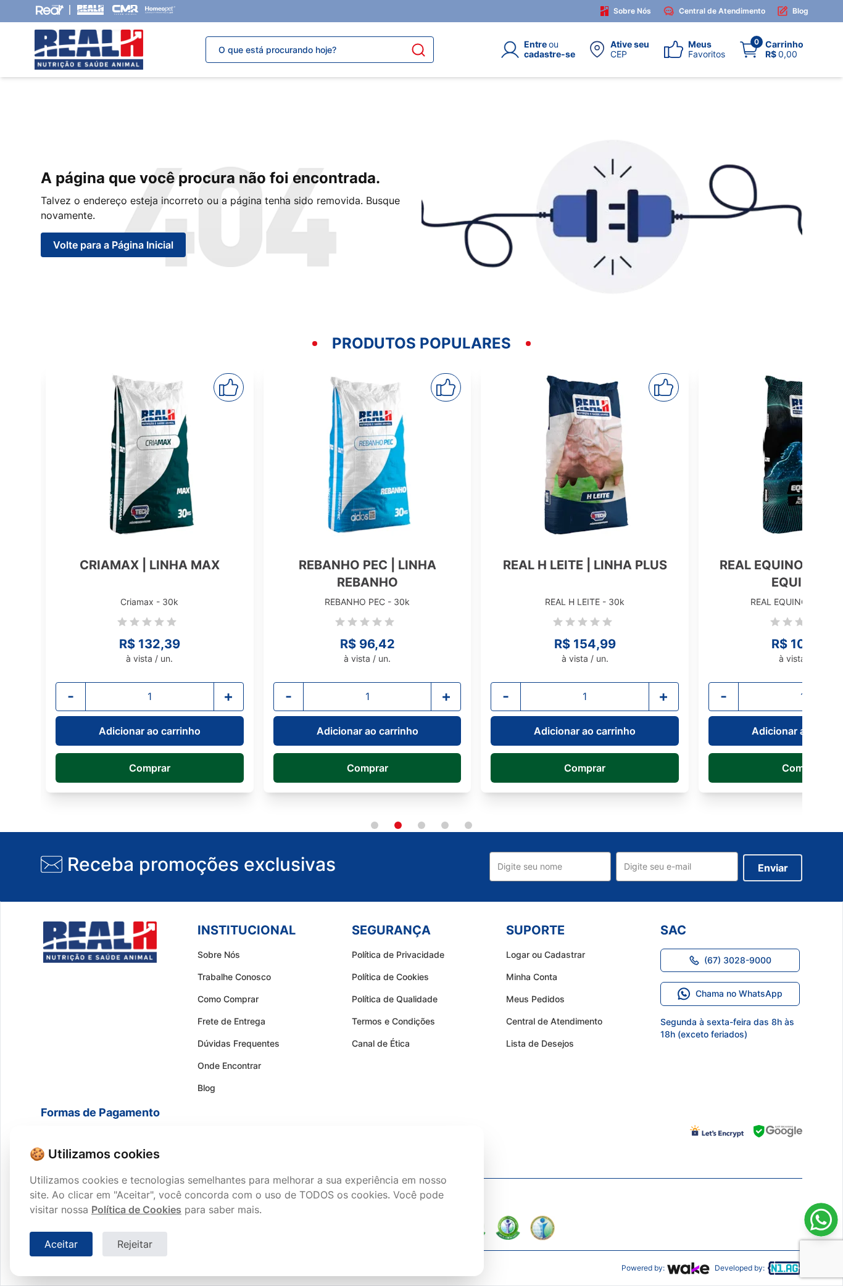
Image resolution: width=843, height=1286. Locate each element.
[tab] (374, 825)
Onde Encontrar (229, 1065)
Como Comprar (228, 999)
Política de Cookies (390, 976)
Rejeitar (134, 1244)
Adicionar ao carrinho (150, 731)
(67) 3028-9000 (737, 960)
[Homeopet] (160, 10)
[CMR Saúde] (125, 10)
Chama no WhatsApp (739, 993)
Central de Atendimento (722, 10)
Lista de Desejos (540, 1043)
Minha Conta (531, 976)
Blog (800, 10)
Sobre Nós (632, 10)
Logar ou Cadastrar (545, 954)
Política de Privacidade (398, 954)
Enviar (773, 868)
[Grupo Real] (49, 10)
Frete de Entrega (231, 1021)
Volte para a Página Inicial (113, 245)
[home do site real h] (100, 942)
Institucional (246, 930)
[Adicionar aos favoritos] (229, 387)
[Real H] (90, 10)
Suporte (535, 930)
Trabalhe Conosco (234, 976)
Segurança (391, 930)
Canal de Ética (381, 1043)
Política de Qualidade (395, 999)
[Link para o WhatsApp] (821, 1220)
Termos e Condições (393, 1021)
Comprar (149, 768)
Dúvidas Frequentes (238, 1043)
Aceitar (61, 1244)
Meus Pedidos (535, 999)
